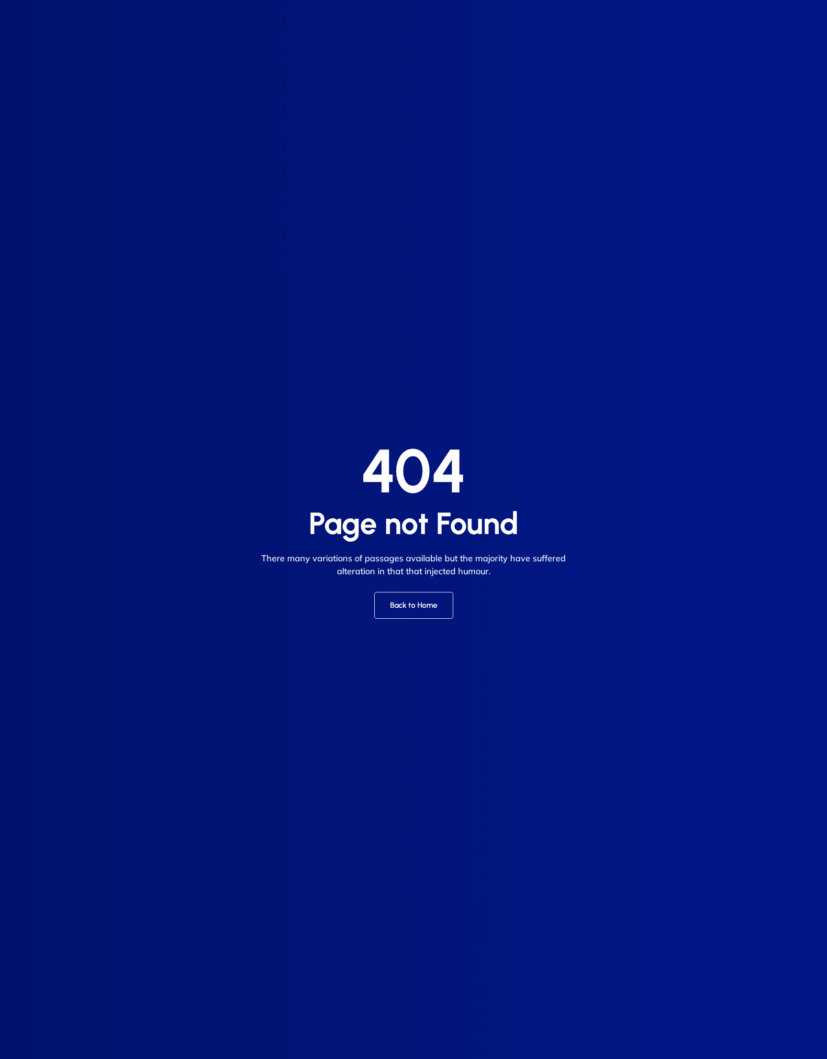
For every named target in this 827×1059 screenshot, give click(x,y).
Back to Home (413, 605)
